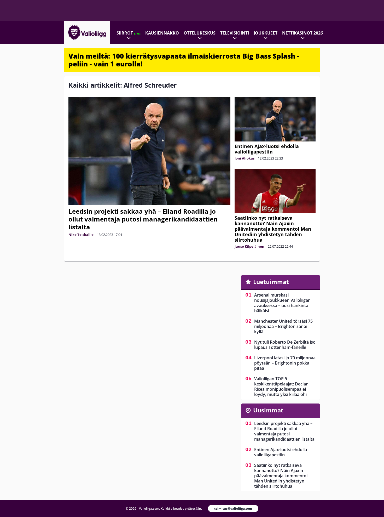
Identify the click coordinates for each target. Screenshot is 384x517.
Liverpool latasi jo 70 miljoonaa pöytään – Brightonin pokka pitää (285, 363)
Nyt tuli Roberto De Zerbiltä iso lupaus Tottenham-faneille (285, 344)
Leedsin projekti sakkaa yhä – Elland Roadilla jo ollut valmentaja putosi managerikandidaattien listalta (143, 219)
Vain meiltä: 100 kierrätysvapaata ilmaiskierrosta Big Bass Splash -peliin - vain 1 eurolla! (183, 60)
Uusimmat (268, 410)
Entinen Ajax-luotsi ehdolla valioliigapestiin (267, 149)
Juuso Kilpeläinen (249, 246)
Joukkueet (265, 33)
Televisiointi (234, 33)
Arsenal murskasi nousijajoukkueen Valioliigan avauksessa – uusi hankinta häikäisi (282, 303)
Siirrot (129, 33)
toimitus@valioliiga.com (233, 508)
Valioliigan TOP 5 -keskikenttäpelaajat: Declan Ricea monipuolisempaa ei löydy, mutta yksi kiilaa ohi (281, 386)
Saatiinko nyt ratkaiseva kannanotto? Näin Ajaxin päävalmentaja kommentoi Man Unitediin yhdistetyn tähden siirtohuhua (273, 229)
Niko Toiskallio (81, 234)
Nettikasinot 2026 (302, 33)
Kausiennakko (162, 33)
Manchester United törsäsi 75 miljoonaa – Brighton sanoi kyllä (283, 326)
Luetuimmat (271, 282)
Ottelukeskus (200, 33)
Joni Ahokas (244, 158)
